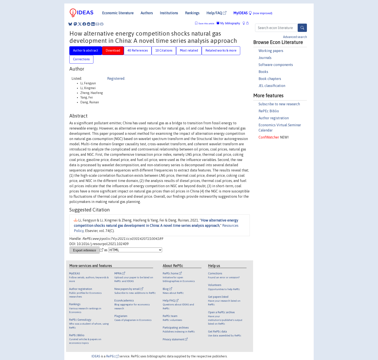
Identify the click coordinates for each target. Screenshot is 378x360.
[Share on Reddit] (88, 24)
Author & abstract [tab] (85, 50)
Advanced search (295, 37)
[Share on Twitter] (80, 24)
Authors (147, 13)
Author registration (274, 118)
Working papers (271, 51)
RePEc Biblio (269, 111)
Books (263, 72)
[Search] (302, 28)
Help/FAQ (214, 13)
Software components (276, 65)
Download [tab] (113, 50)
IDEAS (95, 356)
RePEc (111, 356)
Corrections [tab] (81, 59)
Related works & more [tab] (220, 50)
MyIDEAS (252, 13)
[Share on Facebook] (84, 24)
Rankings (192, 13)
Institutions (169, 13)
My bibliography (229, 23)
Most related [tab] (189, 50)
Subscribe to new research (279, 104)
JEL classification (272, 86)
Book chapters (270, 79)
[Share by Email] (97, 24)
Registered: (116, 78)
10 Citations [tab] (163, 50)
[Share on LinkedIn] (93, 24)
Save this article (206, 23)
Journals (265, 58)
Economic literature (118, 13)
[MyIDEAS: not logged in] (245, 23)
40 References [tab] (138, 50)
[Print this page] (101, 24)
